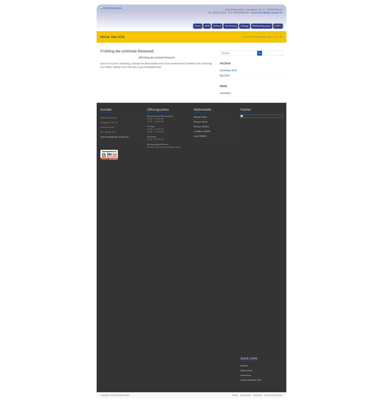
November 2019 (228, 70)
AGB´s (278, 26)
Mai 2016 (225, 75)
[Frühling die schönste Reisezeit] (156, 57)
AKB (207, 26)
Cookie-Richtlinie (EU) (250, 380)
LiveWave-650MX (202, 131)
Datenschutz (246, 370)
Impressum (245, 375)
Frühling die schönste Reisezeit (127, 51)
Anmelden (225, 93)
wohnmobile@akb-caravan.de (267, 12)
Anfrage (244, 26)
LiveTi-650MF (200, 136)
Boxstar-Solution (201, 126)
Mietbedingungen (261, 26)
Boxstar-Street (200, 122)
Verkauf (217, 26)
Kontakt (244, 365)
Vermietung (231, 26)
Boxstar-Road (200, 117)
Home (197, 26)
